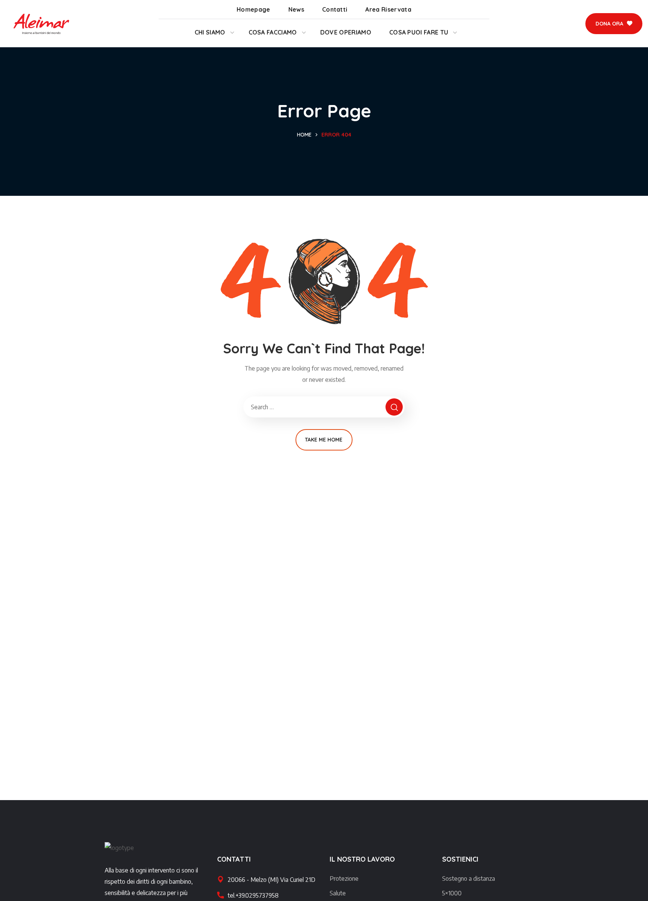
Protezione (344, 878)
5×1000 (452, 893)
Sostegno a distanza (468, 878)
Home (304, 134)
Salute (338, 893)
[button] (613, 23)
